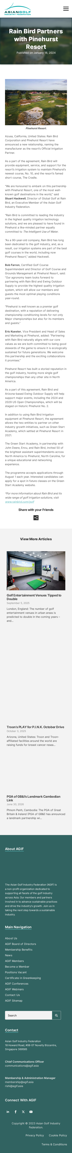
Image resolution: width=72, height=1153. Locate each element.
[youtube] (31, 1112)
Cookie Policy (58, 1135)
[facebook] (15, 1112)
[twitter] (23, 1112)
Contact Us (12, 995)
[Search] (56, 1015)
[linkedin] (8, 1112)
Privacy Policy (35, 1135)
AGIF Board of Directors (20, 944)
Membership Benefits (18, 949)
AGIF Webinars (14, 989)
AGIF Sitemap (13, 1000)
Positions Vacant (16, 972)
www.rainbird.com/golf (19, 501)
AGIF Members (14, 961)
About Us (11, 938)
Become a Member (17, 966)
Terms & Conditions (54, 1144)
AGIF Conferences (16, 983)
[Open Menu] (66, 8)
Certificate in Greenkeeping (23, 978)
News (8, 955)
